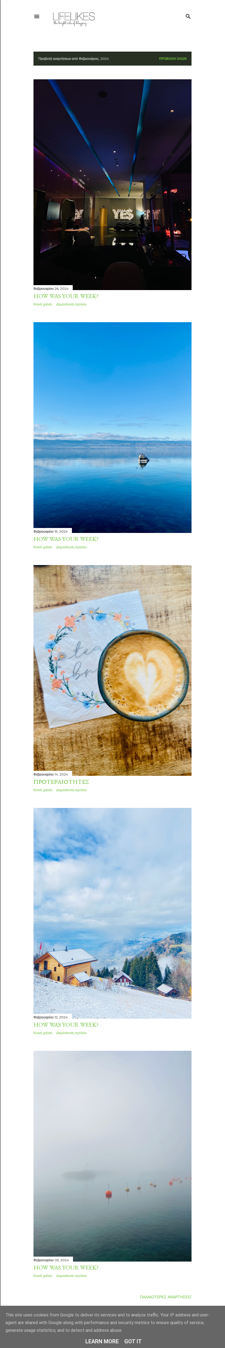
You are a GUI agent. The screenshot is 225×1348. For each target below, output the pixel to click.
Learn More (102, 1341)
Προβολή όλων (173, 59)
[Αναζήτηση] (188, 15)
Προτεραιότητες (61, 782)
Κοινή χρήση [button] (42, 304)
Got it (133, 1341)
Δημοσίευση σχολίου (71, 304)
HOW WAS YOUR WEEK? (66, 296)
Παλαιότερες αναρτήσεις (166, 1296)
